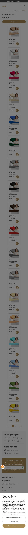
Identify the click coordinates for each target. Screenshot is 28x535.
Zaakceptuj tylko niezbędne (14, 517)
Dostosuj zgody (14, 521)
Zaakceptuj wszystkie (14, 526)
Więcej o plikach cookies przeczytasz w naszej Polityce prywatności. (13, 513)
